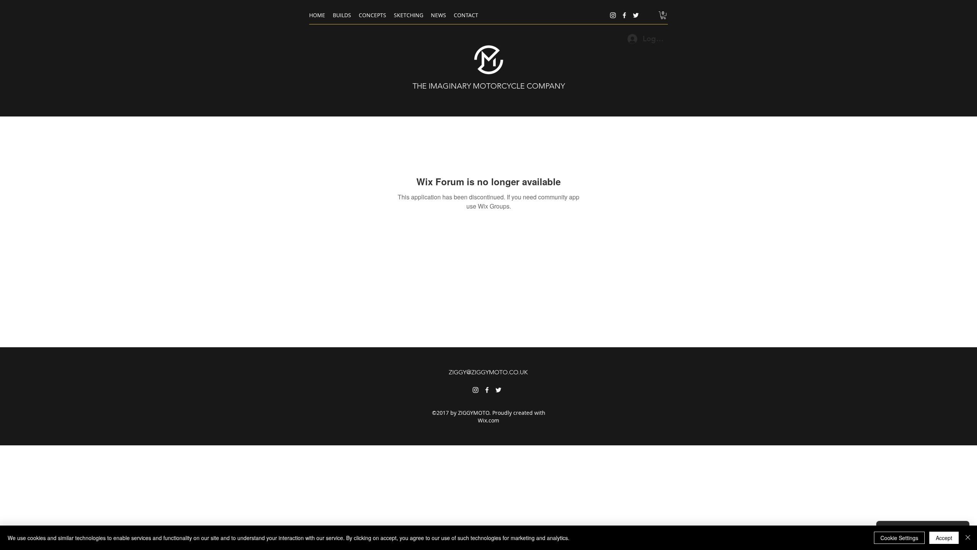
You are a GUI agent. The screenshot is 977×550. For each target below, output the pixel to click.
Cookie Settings (899, 538)
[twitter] (636, 15)
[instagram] (613, 15)
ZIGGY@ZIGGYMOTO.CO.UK (488, 372)
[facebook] (624, 15)
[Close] (967, 538)
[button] (663, 15)
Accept (944, 538)
